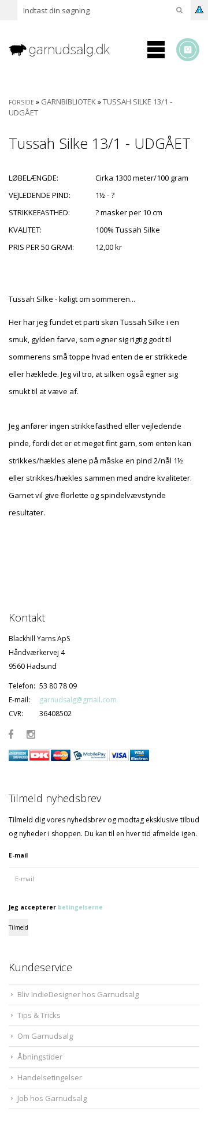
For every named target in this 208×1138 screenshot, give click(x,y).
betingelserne (80, 907)
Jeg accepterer (56, 907)
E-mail (18, 855)
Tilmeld (18, 927)
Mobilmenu (156, 49)
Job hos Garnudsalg (52, 1098)
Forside (21, 102)
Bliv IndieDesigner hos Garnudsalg (78, 994)
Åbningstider (39, 1056)
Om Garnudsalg (45, 1036)
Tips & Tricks (39, 1015)
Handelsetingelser (49, 1077)
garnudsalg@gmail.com (78, 700)
